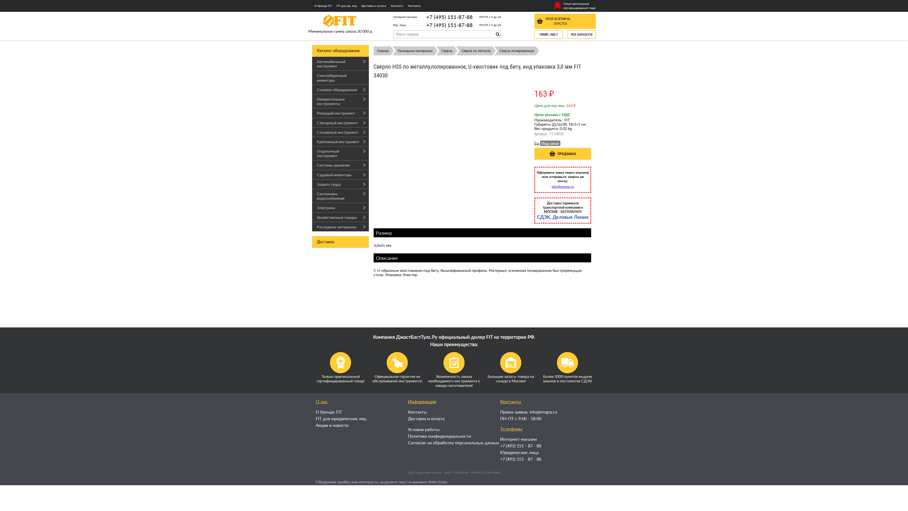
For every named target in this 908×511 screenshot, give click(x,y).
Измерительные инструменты (331, 101)
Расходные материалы (337, 227)
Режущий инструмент (336, 113)
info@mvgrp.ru (563, 187)
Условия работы (424, 429)
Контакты (414, 6)
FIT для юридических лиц (341, 418)
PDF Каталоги (581, 34)
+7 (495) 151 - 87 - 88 (520, 445)
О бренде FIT (323, 6)
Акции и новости (332, 425)
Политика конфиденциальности (439, 436)
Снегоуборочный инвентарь (332, 77)
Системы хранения (333, 165)
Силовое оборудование (337, 89)
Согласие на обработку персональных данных (453, 442)
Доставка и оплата (374, 6)
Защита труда (329, 184)
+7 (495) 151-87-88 (449, 17)
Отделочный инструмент (328, 153)
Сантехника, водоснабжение (331, 195)
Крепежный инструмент (338, 141)
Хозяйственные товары (337, 217)
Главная (383, 51)
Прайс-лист (549, 34)
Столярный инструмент (337, 132)
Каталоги (397, 6)
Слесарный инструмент (337, 122)
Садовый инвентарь (334, 174)
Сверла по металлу (476, 51)
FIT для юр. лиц (346, 6)
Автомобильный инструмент (331, 63)
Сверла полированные (517, 51)
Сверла (446, 51)
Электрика (326, 207)
